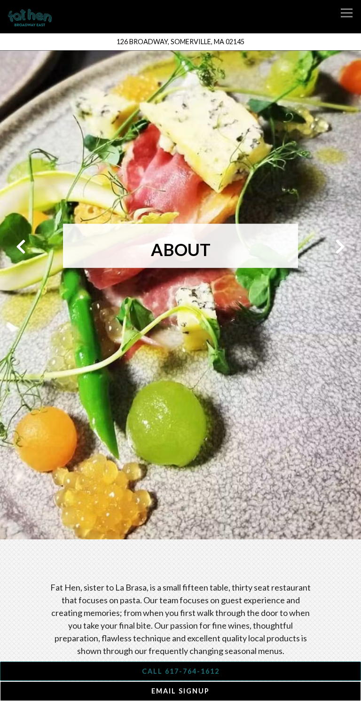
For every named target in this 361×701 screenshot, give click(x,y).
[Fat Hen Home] (34, 17)
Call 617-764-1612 (181, 671)
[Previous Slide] (20, 246)
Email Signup (180, 691)
